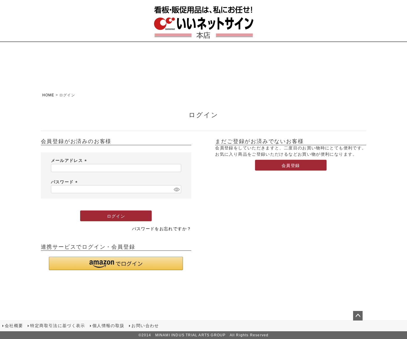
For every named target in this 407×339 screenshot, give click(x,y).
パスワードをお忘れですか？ (162, 229)
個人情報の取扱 (108, 325)
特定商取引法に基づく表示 (57, 325)
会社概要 (14, 325)
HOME (48, 95)
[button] (116, 263)
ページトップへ (358, 316)
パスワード (65, 182)
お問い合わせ (145, 325)
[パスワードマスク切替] (176, 189)
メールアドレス (70, 160)
